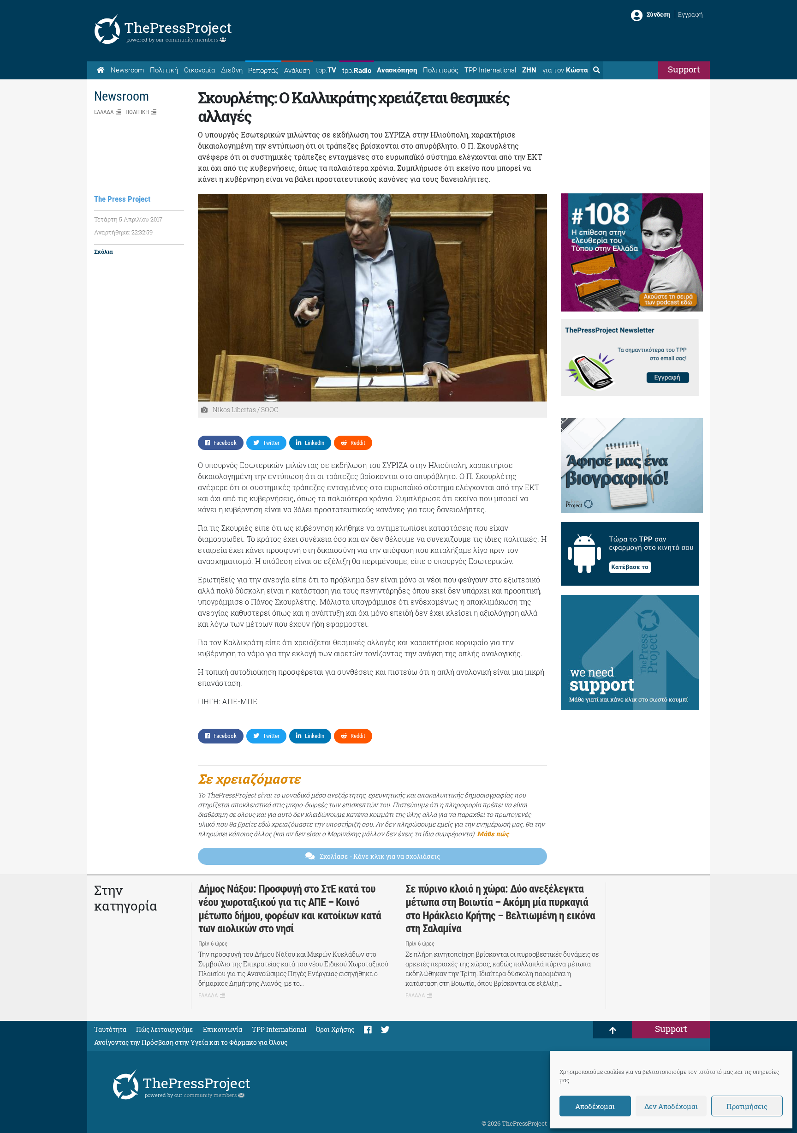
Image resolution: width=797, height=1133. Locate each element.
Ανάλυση (297, 70)
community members (193, 39)
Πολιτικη (137, 111)
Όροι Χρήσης (335, 1029)
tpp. (326, 70)
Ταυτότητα (110, 1029)
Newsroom (127, 70)
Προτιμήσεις (746, 1106)
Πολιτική (164, 70)
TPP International (490, 70)
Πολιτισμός (440, 70)
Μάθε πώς (493, 833)
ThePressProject (178, 27)
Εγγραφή (690, 14)
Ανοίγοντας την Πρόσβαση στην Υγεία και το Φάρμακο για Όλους (190, 1042)
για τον (565, 70)
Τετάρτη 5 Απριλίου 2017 (128, 219)
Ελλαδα (103, 111)
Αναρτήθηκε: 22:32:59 (123, 232)
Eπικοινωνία (222, 1029)
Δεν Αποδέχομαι (671, 1106)
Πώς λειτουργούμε (164, 1029)
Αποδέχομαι (595, 1106)
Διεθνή (232, 70)
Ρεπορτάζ (263, 70)
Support (684, 69)
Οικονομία (199, 70)
